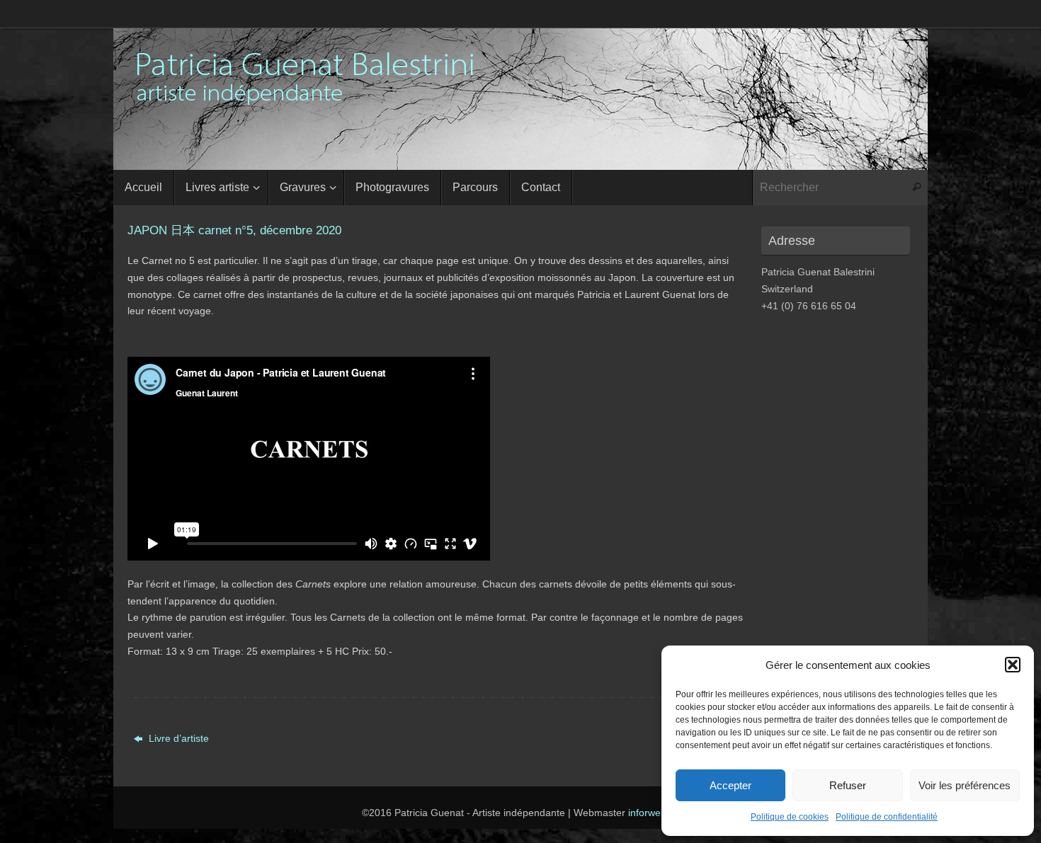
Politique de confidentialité (887, 817)
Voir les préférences (964, 785)
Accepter (730, 785)
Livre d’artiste (177, 738)
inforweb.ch (654, 812)
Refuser (847, 785)
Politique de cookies (790, 817)
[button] (1013, 665)
